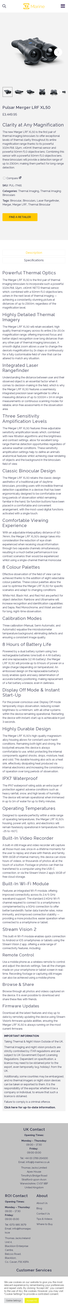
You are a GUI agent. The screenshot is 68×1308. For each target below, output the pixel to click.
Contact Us (43, 1213)
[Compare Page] (20, 178)
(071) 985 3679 (17, 1224)
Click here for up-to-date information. (30, 1107)
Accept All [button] (32, 1300)
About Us (41, 1203)
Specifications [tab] (34, 260)
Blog (39, 1208)
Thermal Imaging (28, 191)
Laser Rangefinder (48, 200)
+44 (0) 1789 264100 (36, 1158)
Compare (12, 178)
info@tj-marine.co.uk (38, 1162)
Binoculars (29, 200)
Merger (6, 204)
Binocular (15, 200)
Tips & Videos (44, 1218)
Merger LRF (19, 204)
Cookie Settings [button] (13, 1300)
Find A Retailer (20, 217)
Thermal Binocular (39, 204)
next (58, 52)
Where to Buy (44, 1224)
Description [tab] (34, 252)
